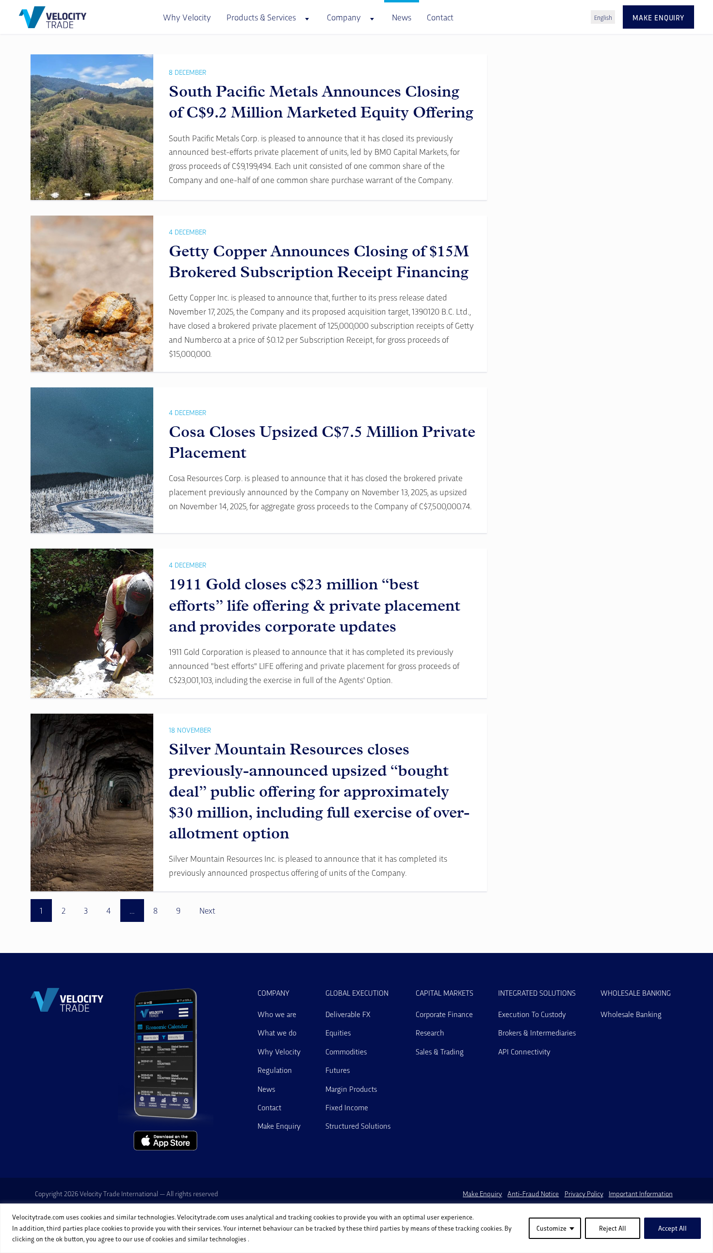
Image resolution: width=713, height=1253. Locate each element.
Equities (338, 1032)
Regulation (275, 1070)
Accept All (672, 1228)
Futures (337, 1070)
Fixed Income (346, 1107)
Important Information (641, 1193)
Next (207, 910)
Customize (551, 1228)
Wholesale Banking (635, 993)
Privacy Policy (584, 1193)
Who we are (277, 1014)
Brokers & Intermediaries (537, 1032)
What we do (277, 1032)
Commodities (346, 1051)
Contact (440, 16)
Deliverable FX (348, 1014)
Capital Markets (444, 993)
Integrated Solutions (537, 993)
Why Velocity (187, 16)
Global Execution (357, 993)
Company (274, 993)
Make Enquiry (279, 1125)
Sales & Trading (440, 1051)
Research (430, 1032)
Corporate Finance (444, 1014)
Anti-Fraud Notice (533, 1193)
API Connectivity (524, 1051)
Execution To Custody (532, 1014)
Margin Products (351, 1089)
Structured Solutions (357, 1125)
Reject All (612, 1228)
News (401, 16)
